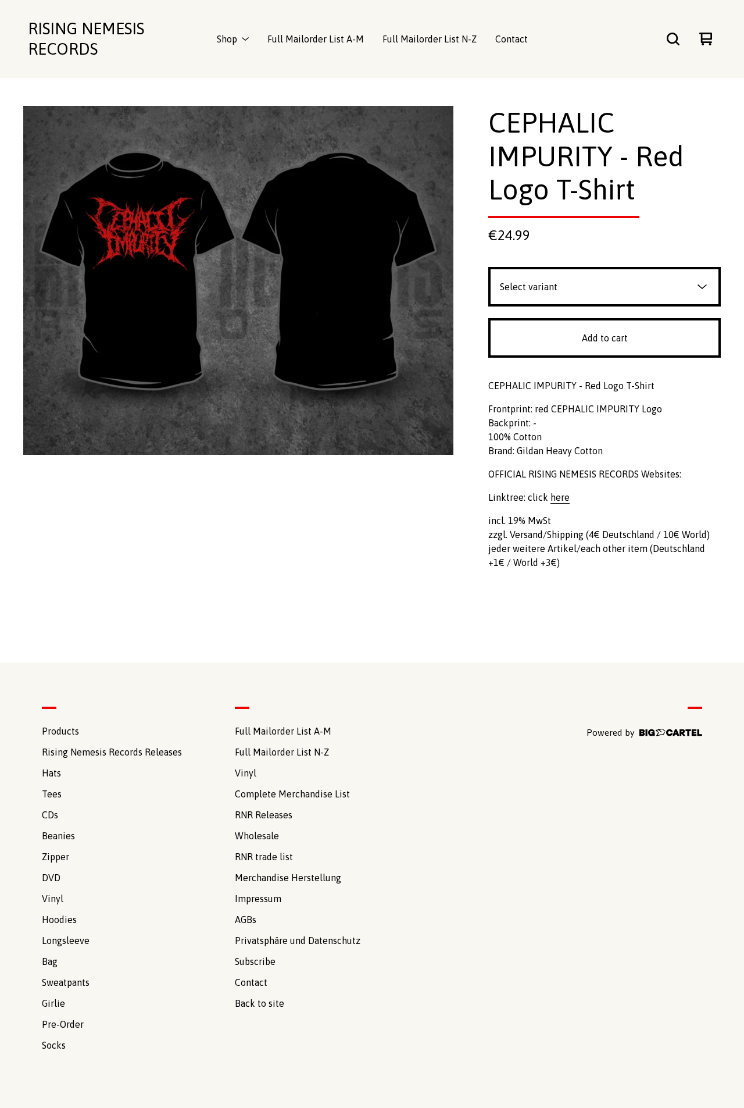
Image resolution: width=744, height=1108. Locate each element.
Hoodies (59, 919)
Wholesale (257, 836)
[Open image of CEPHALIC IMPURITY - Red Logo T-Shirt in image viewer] (238, 280)
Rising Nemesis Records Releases (112, 752)
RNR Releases (263, 815)
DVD (51, 877)
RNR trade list (264, 857)
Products (60, 731)
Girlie (53, 1003)
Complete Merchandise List (292, 794)
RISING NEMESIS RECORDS (86, 38)
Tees (52, 794)
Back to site (259, 1003)
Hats (51, 773)
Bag (50, 961)
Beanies (58, 836)
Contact (511, 39)
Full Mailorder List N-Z (429, 39)
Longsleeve (66, 940)
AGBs (245, 919)
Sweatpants (66, 982)
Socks (54, 1045)
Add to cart (605, 338)
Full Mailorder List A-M (315, 39)
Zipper (55, 857)
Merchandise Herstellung (288, 877)
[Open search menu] (673, 38)
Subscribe (255, 961)
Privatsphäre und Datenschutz (297, 940)
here (560, 497)
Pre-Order (63, 1024)
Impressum (258, 898)
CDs (50, 815)
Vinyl (52, 898)
